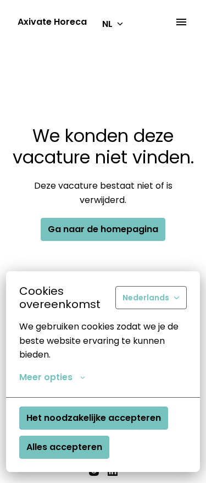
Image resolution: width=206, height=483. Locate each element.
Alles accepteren (64, 447)
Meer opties (46, 377)
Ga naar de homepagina (103, 229)
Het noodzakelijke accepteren (93, 417)
